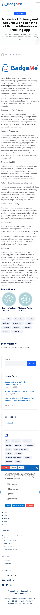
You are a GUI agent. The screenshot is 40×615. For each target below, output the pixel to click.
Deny (8, 506)
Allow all (30, 506)
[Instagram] (11, 575)
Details (14, 467)
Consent (5, 467)
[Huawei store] (11, 584)
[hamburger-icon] (38, 3)
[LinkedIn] (7, 575)
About (21, 467)
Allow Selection (18, 506)
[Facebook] (3, 575)
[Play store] (7, 584)
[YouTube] (15, 575)
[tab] (5, 467)
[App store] (3, 584)
